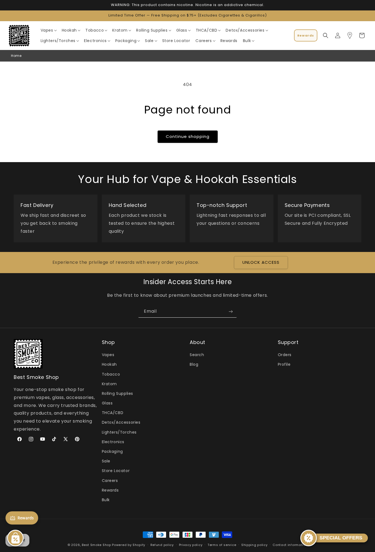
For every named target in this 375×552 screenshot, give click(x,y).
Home (16, 55)
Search (197, 355)
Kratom (109, 384)
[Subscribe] (231, 311)
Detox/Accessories (121, 422)
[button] (48, 30)
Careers (110, 480)
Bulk (106, 500)
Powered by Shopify (128, 545)
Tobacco (111, 374)
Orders (285, 355)
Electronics (113, 442)
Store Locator (116, 471)
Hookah (109, 364)
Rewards (110, 490)
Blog (194, 364)
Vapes (108, 355)
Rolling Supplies (117, 393)
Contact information (290, 544)
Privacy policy (191, 544)
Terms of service (222, 544)
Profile (284, 364)
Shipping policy (254, 544)
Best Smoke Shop (96, 545)
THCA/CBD (113, 413)
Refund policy (162, 544)
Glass (107, 403)
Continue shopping (187, 136)
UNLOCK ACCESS (260, 262)
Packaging (112, 451)
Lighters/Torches (119, 432)
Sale (106, 461)
